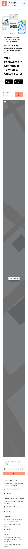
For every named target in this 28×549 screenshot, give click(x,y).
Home (3, 9)
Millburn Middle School (12, 481)
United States (11, 9)
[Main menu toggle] (24, 4)
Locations (6, 9)
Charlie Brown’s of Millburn (14, 499)
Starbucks (7, 517)
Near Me (19, 94)
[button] (9, 81)
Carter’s (7, 534)
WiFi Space (12, 2)
